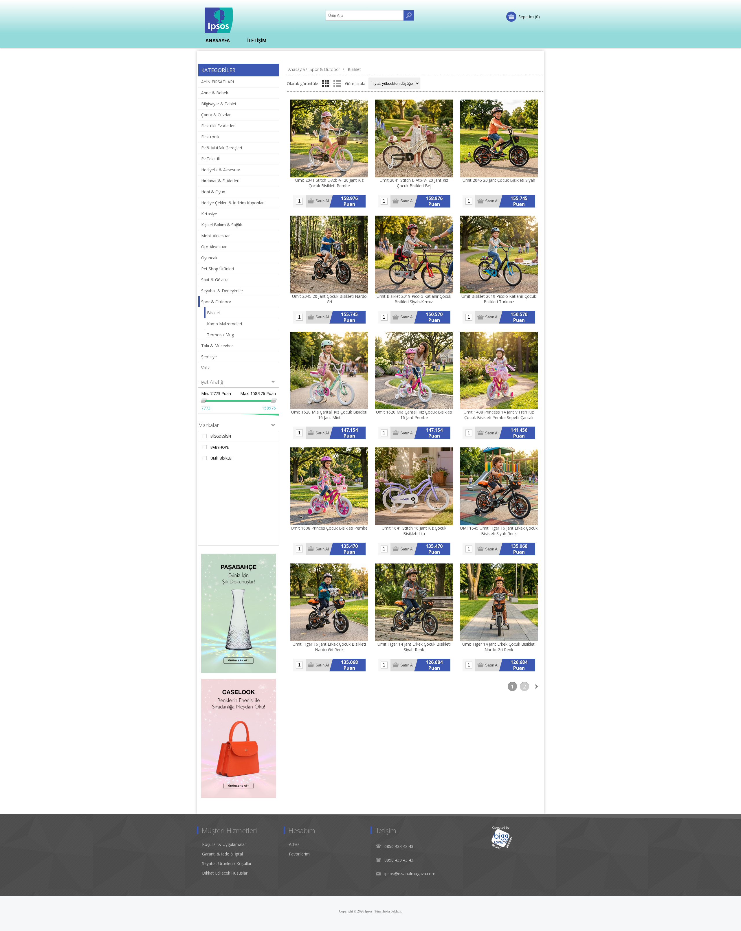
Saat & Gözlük (214, 279)
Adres (294, 844)
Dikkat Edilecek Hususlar (224, 873)
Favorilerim (299, 854)
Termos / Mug (220, 334)
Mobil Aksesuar (215, 235)
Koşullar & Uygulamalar (224, 844)
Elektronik (210, 136)
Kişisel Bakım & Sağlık (221, 224)
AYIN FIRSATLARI (217, 82)
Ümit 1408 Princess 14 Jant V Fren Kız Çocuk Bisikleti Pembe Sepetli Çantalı (499, 414)
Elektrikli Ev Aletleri (218, 125)
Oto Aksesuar (214, 246)
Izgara (325, 83)
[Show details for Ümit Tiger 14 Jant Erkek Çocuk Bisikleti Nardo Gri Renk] (499, 602)
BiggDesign (220, 436)
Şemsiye (209, 356)
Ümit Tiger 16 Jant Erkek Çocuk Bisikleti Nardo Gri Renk (329, 646)
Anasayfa (296, 69)
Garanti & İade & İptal (222, 854)
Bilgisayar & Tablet (218, 103)
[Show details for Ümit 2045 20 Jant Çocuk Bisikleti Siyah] (499, 138)
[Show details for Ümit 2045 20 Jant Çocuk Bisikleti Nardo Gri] (329, 254)
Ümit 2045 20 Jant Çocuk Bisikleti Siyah (499, 180)
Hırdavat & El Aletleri (220, 180)
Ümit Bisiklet (221, 458)
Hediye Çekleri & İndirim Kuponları (233, 202)
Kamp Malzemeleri (224, 323)
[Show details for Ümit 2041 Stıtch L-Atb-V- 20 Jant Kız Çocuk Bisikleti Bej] (414, 138)
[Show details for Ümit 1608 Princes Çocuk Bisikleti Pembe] (329, 486)
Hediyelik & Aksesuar (220, 169)
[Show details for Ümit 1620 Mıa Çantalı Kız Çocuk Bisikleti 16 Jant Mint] (329, 371)
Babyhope (219, 447)
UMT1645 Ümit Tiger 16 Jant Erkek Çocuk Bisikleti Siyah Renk (499, 530)
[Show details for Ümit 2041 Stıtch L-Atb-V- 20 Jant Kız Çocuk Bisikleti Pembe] (329, 138)
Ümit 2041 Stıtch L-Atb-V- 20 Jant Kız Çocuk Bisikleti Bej (414, 182)
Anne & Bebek (214, 93)
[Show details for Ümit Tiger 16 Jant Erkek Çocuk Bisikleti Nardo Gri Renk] (329, 602)
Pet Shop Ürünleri (217, 268)
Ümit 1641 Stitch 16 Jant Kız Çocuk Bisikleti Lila (414, 530)
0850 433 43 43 (398, 846)
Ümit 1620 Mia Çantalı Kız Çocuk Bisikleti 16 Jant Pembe (414, 414)
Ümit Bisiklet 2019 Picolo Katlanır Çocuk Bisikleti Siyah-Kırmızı (414, 298)
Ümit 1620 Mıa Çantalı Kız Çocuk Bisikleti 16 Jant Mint (329, 414)
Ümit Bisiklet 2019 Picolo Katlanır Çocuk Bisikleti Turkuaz (498, 298)
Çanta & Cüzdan (216, 114)
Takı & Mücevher (217, 345)
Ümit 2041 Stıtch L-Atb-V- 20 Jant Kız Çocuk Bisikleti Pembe (329, 182)
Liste (337, 83)
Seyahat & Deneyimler (222, 290)
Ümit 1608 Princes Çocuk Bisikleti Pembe (329, 528)
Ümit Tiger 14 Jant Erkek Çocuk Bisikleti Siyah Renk (414, 646)
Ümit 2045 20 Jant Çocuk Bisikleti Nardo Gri (329, 298)
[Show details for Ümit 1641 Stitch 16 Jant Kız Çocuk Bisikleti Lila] (414, 486)
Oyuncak (209, 257)
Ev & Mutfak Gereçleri (221, 147)
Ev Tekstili (210, 158)
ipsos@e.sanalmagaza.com (409, 873)
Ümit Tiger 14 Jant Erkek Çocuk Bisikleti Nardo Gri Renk (498, 646)
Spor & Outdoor (216, 301)
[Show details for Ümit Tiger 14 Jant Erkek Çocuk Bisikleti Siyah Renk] (414, 602)
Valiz (205, 367)
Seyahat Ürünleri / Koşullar (227, 863)
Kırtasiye (209, 213)
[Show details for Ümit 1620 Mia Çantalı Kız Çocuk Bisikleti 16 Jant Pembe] (414, 371)
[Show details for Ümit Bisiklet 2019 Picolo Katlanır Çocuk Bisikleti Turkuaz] (499, 254)
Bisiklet (213, 312)
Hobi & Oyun (213, 191)
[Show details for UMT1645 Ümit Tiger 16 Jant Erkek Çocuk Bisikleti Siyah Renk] (499, 486)
